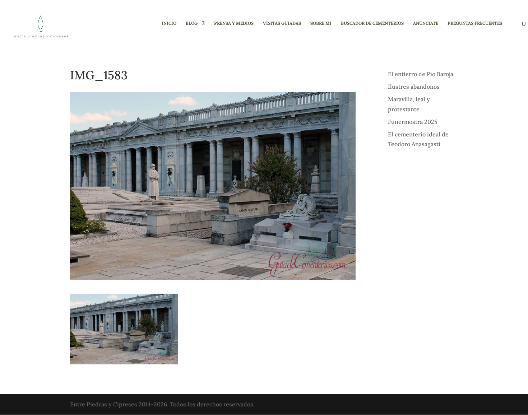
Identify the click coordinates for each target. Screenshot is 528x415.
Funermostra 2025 (412, 121)
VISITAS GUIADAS (282, 23)
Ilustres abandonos (414, 86)
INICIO (169, 23)
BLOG (192, 23)
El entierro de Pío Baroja (420, 74)
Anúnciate (425, 23)
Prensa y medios (234, 23)
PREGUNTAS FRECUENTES (475, 23)
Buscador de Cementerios (372, 23)
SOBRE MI (321, 23)
